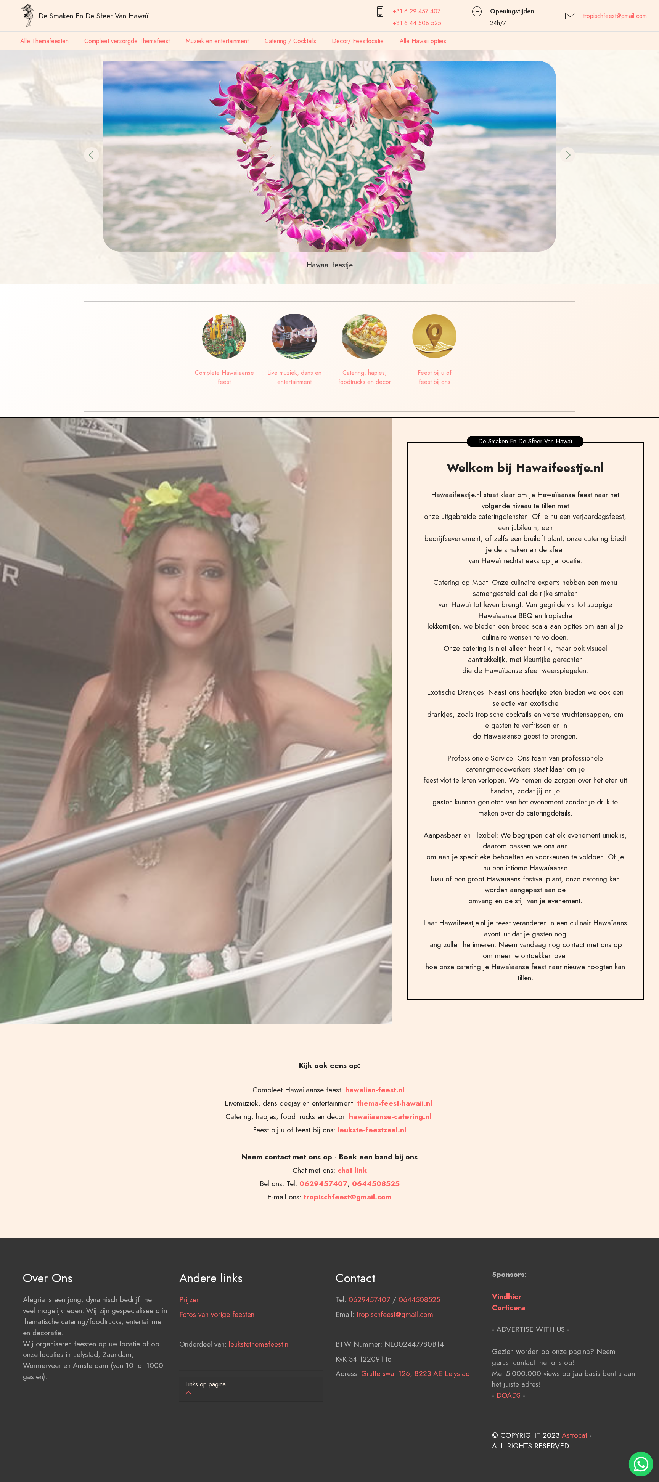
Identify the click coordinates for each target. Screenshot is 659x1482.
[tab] (251, 1389)
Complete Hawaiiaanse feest (224, 377)
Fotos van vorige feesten (216, 1314)
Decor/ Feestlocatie (358, 41)
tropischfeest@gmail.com (615, 15)
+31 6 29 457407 (416, 11)
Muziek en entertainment (217, 41)
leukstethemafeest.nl (259, 1344)
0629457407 (323, 1183)
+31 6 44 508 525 (417, 23)
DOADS (509, 1395)
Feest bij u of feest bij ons (435, 377)
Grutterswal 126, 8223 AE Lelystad (415, 1373)
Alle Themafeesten (44, 41)
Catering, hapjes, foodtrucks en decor (364, 377)
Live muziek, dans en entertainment (294, 377)
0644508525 (419, 1299)
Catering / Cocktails (290, 41)
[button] (91, 154)
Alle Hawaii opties (423, 41)
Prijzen (189, 1299)
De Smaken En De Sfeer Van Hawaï (93, 15)
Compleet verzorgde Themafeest (127, 41)
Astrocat (574, 1435)
